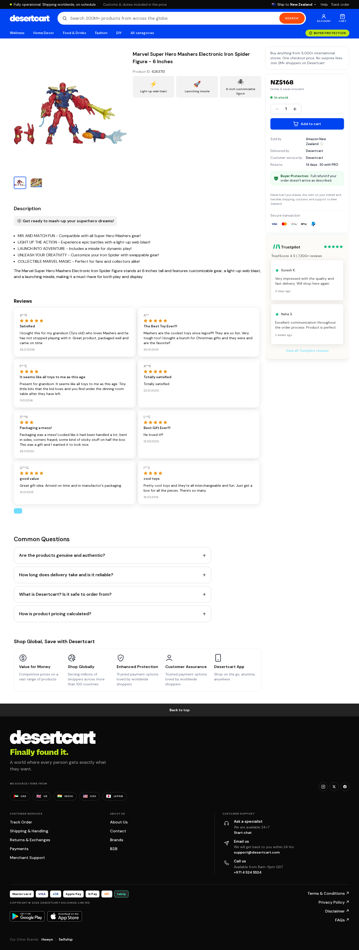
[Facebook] (344, 786)
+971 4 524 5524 (248, 872)
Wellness (17, 33)
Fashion (101, 33)
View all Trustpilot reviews (307, 351)
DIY (119, 33)
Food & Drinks (74, 33)
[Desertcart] (30, 18)
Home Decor (43, 33)
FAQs (342, 920)
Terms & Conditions (328, 893)
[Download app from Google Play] (27, 916)
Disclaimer (337, 911)
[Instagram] (323, 786)
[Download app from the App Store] (64, 916)
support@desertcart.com (257, 852)
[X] (334, 786)
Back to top (180, 710)
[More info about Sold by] (322, 144)
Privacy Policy (334, 902)
